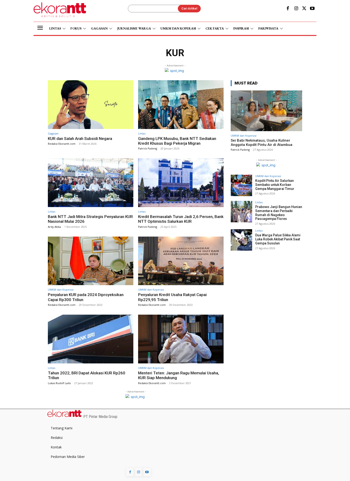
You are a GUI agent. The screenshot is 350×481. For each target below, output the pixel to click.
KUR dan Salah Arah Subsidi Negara (80, 138)
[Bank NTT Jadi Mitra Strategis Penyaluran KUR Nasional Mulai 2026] (90, 182)
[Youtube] (312, 9)
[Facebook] (288, 9)
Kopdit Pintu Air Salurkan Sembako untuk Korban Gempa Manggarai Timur (274, 185)
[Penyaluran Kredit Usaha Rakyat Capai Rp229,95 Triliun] (181, 261)
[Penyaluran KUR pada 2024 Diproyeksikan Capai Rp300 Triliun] (90, 261)
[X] (304, 9)
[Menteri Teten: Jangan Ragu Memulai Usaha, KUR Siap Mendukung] (181, 339)
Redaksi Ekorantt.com (61, 143)
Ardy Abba (54, 226)
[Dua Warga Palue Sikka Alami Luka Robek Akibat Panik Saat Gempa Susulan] (241, 240)
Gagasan (53, 133)
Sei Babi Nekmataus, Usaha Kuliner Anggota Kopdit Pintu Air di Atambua (261, 142)
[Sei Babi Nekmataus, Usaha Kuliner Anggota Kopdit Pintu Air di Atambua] (266, 110)
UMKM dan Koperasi (61, 289)
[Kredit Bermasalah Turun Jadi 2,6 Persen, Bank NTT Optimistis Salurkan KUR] (181, 182)
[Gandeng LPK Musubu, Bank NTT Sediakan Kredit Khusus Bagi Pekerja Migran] (181, 104)
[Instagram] (296, 9)
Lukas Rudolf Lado (59, 383)
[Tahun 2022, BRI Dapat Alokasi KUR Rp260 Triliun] (90, 339)
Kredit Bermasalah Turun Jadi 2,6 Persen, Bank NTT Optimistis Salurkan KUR (181, 219)
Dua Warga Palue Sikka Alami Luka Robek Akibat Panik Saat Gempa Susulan (277, 239)
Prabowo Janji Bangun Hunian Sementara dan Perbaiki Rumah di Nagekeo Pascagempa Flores (278, 213)
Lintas (141, 133)
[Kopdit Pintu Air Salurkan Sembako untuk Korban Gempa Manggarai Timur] (241, 185)
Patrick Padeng (147, 148)
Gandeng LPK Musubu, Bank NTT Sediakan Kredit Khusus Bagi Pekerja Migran (177, 141)
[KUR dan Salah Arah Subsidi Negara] (90, 104)
